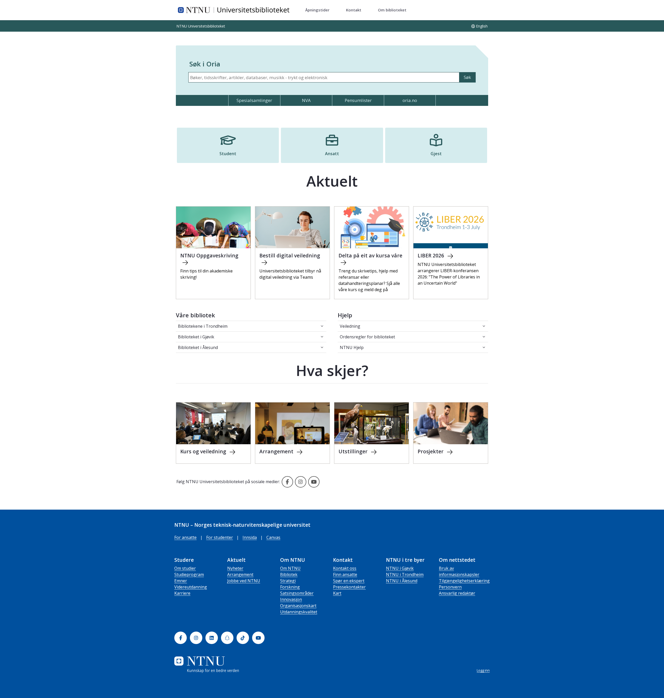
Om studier (185, 568)
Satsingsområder (297, 593)
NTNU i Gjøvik (400, 568)
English (482, 26)
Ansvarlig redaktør (457, 593)
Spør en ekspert (348, 581)
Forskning (290, 587)
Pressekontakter (349, 587)
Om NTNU (290, 568)
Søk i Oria (204, 64)
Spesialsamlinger (254, 100)
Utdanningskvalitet (298, 612)
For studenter (219, 537)
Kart (337, 593)
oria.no (410, 100)
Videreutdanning (190, 587)
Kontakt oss (344, 568)
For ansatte (185, 537)
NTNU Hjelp (352, 347)
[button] (228, 145)
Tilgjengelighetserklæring (464, 581)
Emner (180, 581)
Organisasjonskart (298, 605)
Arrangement (240, 574)
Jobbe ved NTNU (243, 581)
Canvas (273, 537)
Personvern (450, 587)
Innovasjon (291, 599)
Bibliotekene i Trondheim (202, 326)
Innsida (250, 537)
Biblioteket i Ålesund (198, 347)
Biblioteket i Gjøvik (196, 337)
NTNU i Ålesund (401, 581)
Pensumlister (358, 100)
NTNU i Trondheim (405, 574)
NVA (306, 100)
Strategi (288, 581)
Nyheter (235, 568)
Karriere (182, 593)
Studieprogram (189, 574)
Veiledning (350, 326)
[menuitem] (317, 10)
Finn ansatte (345, 574)
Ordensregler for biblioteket (367, 337)
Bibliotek (289, 574)
